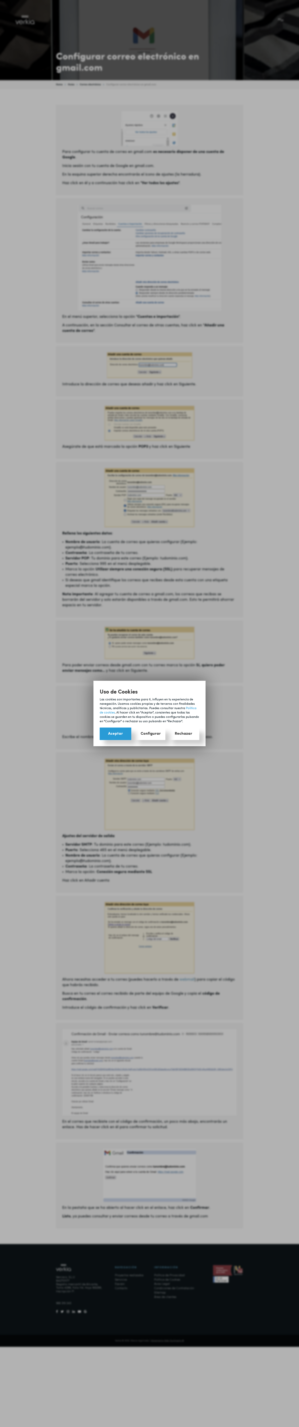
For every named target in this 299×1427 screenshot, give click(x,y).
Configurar (151, 734)
